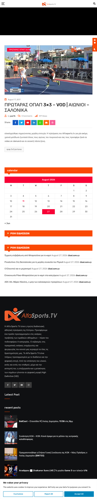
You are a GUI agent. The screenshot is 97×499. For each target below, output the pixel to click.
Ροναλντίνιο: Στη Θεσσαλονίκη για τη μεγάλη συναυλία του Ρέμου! (34, 262)
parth (12, 116)
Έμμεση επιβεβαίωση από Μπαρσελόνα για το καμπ (28, 255)
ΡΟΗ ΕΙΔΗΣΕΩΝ (20, 233)
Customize (18, 494)
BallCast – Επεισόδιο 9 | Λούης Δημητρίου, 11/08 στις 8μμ (46, 421)
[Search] (94, 3)
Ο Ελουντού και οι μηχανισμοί (18, 268)
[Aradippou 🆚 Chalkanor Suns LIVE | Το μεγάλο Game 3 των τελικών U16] (11, 470)
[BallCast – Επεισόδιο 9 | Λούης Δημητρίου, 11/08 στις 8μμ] (11, 421)
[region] (48, 489)
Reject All (49, 494)
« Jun (7, 223)
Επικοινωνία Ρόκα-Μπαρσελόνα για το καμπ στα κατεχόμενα (32, 275)
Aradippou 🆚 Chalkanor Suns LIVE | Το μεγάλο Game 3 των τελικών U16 (53, 470)
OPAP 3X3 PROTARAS (14, 149)
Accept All (79, 494)
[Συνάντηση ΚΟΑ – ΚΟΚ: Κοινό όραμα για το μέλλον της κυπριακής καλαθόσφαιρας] (11, 437)
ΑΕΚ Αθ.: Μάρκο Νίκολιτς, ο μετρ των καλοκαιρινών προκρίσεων (33, 282)
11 (23, 201)
